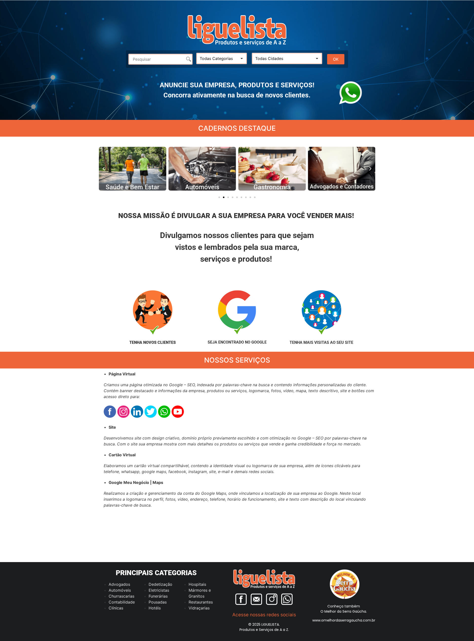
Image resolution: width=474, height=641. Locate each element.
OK (335, 59)
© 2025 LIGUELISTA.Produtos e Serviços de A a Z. (264, 627)
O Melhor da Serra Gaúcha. (343, 611)
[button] (103, 168)
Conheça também (343, 606)
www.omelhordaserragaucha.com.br (343, 620)
